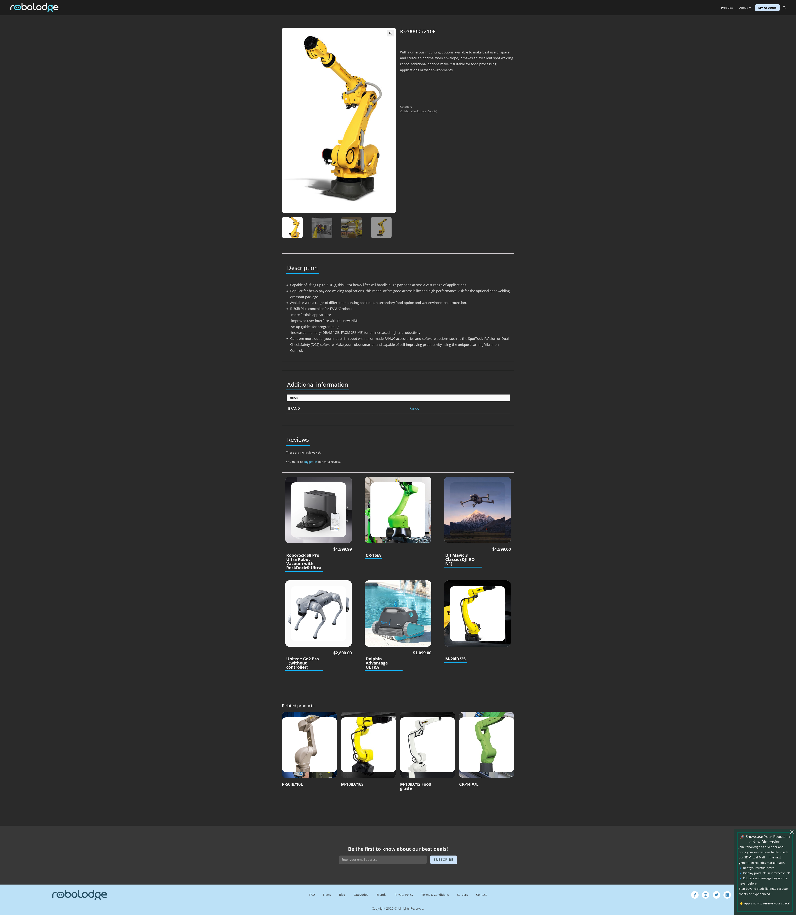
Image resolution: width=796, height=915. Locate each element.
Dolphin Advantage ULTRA (377, 663)
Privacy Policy (404, 895)
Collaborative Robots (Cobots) (418, 111)
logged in (310, 462)
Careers (462, 895)
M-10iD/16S (352, 784)
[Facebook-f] (695, 895)
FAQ (312, 895)
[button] (390, 33)
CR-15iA (373, 555)
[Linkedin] (727, 895)
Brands (381, 895)
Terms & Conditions (435, 895)
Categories (360, 895)
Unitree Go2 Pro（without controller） (302, 663)
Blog (342, 895)
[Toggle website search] (784, 7)
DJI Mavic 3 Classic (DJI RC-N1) (460, 559)
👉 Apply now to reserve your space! (765, 903)
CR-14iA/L (468, 784)
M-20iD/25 (455, 659)
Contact (481, 895)
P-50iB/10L (292, 784)
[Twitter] (716, 895)
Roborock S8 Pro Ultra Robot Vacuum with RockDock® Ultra (303, 561)
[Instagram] (705, 895)
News (327, 895)
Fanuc (414, 408)
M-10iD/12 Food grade (415, 786)
